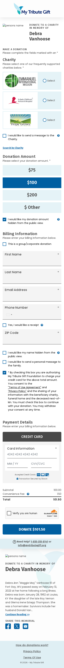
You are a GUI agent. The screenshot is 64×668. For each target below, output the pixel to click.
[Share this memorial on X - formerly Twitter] (17, 626)
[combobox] (9, 315)
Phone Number (16, 307)
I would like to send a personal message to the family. (34, 363)
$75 (32, 170)
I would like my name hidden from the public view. (31, 354)
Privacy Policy (32, 651)
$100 (32, 182)
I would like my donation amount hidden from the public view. (28, 221)
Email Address (16, 290)
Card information (20, 448)
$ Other (32, 207)
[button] (58, 138)
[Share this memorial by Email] (26, 626)
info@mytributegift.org (32, 545)
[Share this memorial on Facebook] (8, 626)
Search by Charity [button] (13, 147)
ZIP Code (11, 333)
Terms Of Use (32, 657)
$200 (32, 195)
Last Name (13, 272)
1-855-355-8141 (39, 541)
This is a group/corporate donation (29, 244)
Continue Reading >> (17, 614)
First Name (13, 254)
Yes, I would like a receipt (23, 325)
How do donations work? (32, 645)
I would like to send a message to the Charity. (31, 137)
